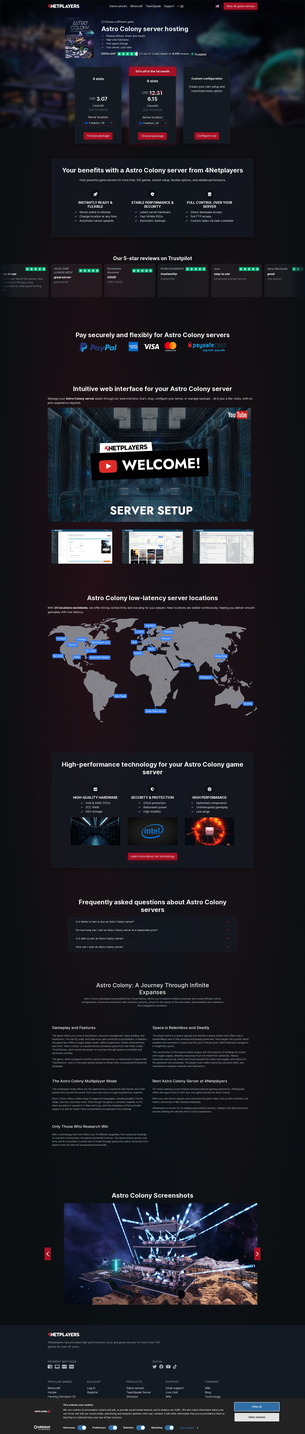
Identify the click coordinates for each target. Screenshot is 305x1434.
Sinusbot (132, 1396)
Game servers (135, 1388)
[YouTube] (169, 1366)
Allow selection (256, 1417)
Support (169, 6)
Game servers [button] (118, 6)
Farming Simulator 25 (62, 1396)
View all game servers (240, 6)
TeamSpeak (153, 6)
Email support (175, 1388)
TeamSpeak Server (138, 1392)
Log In (91, 1388)
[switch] (112, 1427)
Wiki (168, 1396)
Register (92, 1392)
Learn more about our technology (152, 856)
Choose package (98, 135)
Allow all (257, 1406)
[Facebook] (162, 1366)
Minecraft (136, 6)
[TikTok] (175, 1366)
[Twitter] (155, 1366)
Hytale (52, 1392)
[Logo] (63, 6)
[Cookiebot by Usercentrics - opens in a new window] (42, 1427)
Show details (187, 1427)
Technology (212, 1396)
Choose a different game (119, 21)
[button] (180, 6)
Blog (208, 1392)
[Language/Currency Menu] (217, 6)
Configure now (207, 135)
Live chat (172, 1392)
